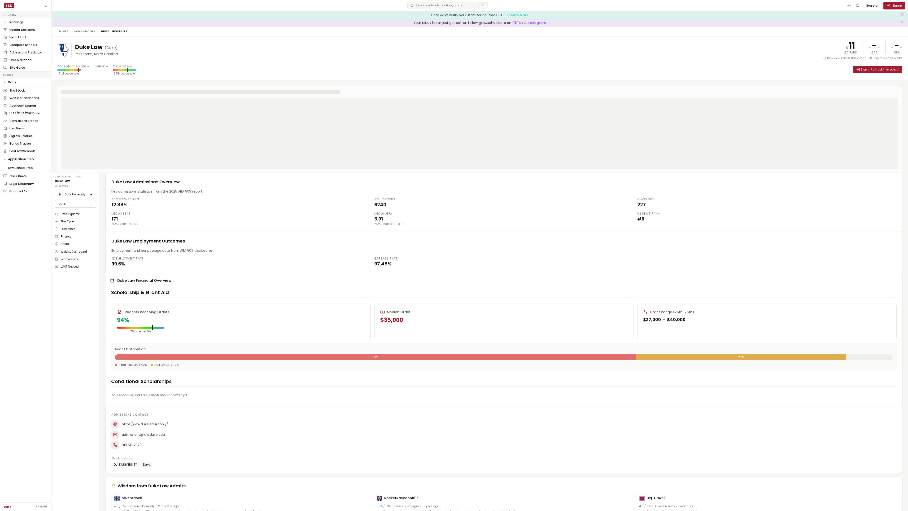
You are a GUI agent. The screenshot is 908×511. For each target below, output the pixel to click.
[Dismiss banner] (902, 15)
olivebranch (132, 498)
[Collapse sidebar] (45, 5)
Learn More (518, 15)
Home (63, 31)
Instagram (537, 22)
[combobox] (75, 194)
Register (872, 6)
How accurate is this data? (846, 58)
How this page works (887, 58)
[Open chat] (857, 5)
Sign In (897, 6)
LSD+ (7, 507)
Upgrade (42, 506)
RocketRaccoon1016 (401, 498)
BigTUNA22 (656, 498)
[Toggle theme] (849, 5)
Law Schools (84, 31)
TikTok (518, 22)
